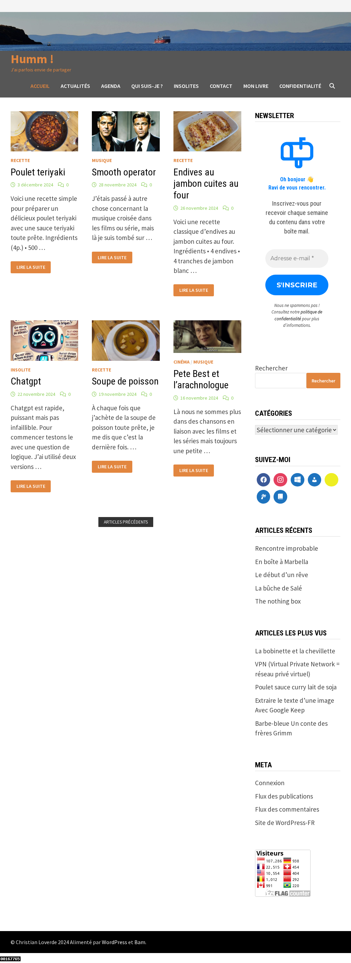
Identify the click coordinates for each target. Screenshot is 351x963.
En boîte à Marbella (281, 562)
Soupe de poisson (125, 381)
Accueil (40, 85)
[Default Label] (297, 480)
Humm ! (32, 59)
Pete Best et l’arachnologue (201, 379)
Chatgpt (26, 381)
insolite (21, 370)
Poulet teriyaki (38, 172)
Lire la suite (30, 266)
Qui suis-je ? (147, 85)
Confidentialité (300, 85)
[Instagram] (280, 480)
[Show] (331, 480)
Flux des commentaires (287, 809)
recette (20, 160)
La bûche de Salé (278, 588)
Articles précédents (126, 522)
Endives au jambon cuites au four (206, 184)
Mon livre (255, 85)
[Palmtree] (263, 496)
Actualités (75, 85)
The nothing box (278, 601)
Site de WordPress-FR (285, 822)
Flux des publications (284, 796)
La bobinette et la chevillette (295, 651)
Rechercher (271, 368)
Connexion (270, 783)
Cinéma (181, 362)
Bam (139, 942)
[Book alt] (280, 496)
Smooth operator (124, 172)
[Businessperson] (314, 480)
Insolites (186, 85)
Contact (221, 85)
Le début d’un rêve (281, 575)
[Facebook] (263, 480)
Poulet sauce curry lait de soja (296, 687)
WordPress (114, 942)
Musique (102, 160)
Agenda (110, 85)
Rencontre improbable (286, 548)
